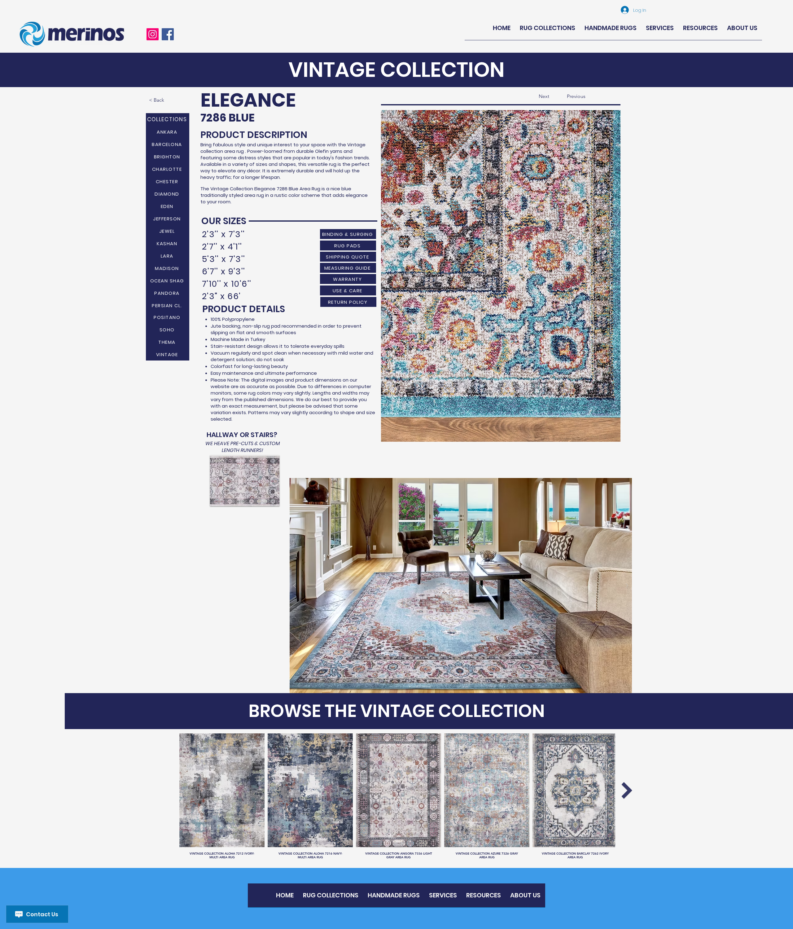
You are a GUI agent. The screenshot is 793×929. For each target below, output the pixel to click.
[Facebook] (168, 34)
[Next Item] (626, 790)
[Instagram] (153, 34)
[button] (500, 276)
